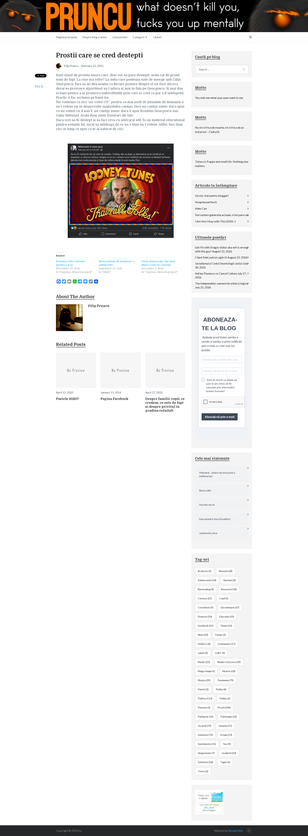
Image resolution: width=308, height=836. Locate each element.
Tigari (225, 762)
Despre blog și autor (94, 37)
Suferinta (205, 762)
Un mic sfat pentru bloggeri (212, 195)
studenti (229, 752)
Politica (205, 698)
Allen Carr (201, 208)
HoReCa (204, 643)
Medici (204, 662)
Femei (226, 625)
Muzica (204, 680)
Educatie (226, 616)
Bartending (206, 589)
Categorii (138, 37)
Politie (225, 698)
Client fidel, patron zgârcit (211, 257)
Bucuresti (229, 589)
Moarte (228, 671)
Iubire (203, 652)
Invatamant (226, 643)
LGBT (220, 652)
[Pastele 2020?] (76, 370)
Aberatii (225, 571)
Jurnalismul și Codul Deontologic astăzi (218, 263)
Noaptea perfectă (206, 202)
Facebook (205, 625)
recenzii (204, 725)
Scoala (226, 734)
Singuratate (206, 752)
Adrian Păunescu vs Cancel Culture (216, 273)
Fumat (220, 634)
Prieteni (204, 707)
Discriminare (230, 607)
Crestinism (205, 607)
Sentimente (207, 743)
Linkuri (157, 37)
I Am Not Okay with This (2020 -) (215, 221)
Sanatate (205, 734)
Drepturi (205, 616)
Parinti (203, 689)
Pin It (39, 86)
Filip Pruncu (98, 306)
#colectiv (204, 571)
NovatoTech (235, 830)
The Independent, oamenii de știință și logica (221, 283)
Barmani (230, 580)
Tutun (203, 771)
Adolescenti (207, 580)
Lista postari (119, 37)
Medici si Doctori (229, 662)
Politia (221, 689)
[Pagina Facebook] (121, 370)
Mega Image (206, 671)
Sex (227, 743)
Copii (223, 598)
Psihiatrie (205, 716)
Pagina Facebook (115, 399)
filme (203, 634)
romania (225, 725)
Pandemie (225, 680)
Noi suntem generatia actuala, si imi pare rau (221, 215)
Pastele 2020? (67, 399)
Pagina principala (66, 37)
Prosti (223, 707)
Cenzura (205, 598)
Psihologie (228, 716)
